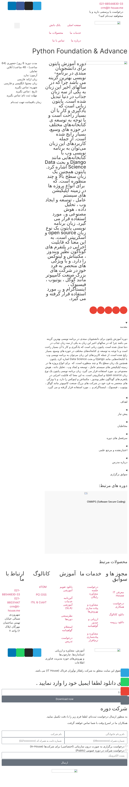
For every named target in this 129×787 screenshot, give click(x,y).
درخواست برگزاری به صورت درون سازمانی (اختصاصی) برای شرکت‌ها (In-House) (77, 746)
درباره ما (76, 40)
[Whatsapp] (20, 652)
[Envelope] (125, 691)
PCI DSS (41, 594)
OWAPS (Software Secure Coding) (106, 501)
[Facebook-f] (20, 6)
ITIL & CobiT (39, 602)
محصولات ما (56, 32)
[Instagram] (29, 6)
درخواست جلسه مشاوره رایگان (92, 592)
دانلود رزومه (117, 622)
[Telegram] (37, 6)
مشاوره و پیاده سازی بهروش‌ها (92, 608)
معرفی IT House (118, 594)
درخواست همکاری (118, 605)
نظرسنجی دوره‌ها (66, 617)
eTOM (43, 586)
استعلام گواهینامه (67, 628)
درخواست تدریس (66, 639)
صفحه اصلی (74, 25)
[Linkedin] (12, 6)
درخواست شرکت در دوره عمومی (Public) (100, 750)
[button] (17, 25)
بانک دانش (54, 25)
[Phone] (125, 700)
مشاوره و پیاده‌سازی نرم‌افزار (92, 637)
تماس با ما (58, 40)
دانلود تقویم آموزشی (66, 588)
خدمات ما (75, 32)
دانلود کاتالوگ (116, 614)
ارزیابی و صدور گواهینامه (93, 622)
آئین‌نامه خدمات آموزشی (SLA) (67, 603)
